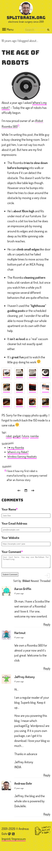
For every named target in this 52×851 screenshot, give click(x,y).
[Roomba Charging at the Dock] (19, 388)
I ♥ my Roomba (15, 447)
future (25, 436)
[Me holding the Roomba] (45, 373)
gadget (17, 436)
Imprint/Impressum (14, 839)
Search (48, 30)
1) (18, 125)
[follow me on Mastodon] (10, 834)
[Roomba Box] (6, 373)
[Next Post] (33, 491)
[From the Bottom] (32, 402)
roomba (34, 436)
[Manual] (19, 373)
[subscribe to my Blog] (13, 834)
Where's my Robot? (18, 452)
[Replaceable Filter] (6, 402)
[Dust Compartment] (45, 388)
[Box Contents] (32, 373)
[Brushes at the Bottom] (32, 388)
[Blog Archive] (26, 491)
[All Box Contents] (6, 388)
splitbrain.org (26, 17)
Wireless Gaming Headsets (22, 456)
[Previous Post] (19, 491)
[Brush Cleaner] (19, 402)
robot (9, 436)
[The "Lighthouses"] (45, 402)
